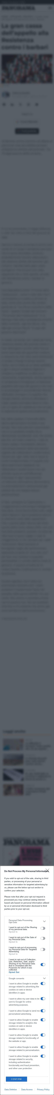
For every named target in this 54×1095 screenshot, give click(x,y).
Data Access (27, 1089)
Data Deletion (10, 1089)
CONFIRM (16, 1079)
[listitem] (27, 921)
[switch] (43, 928)
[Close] (48, 871)
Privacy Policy (43, 1089)
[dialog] (27, 980)
